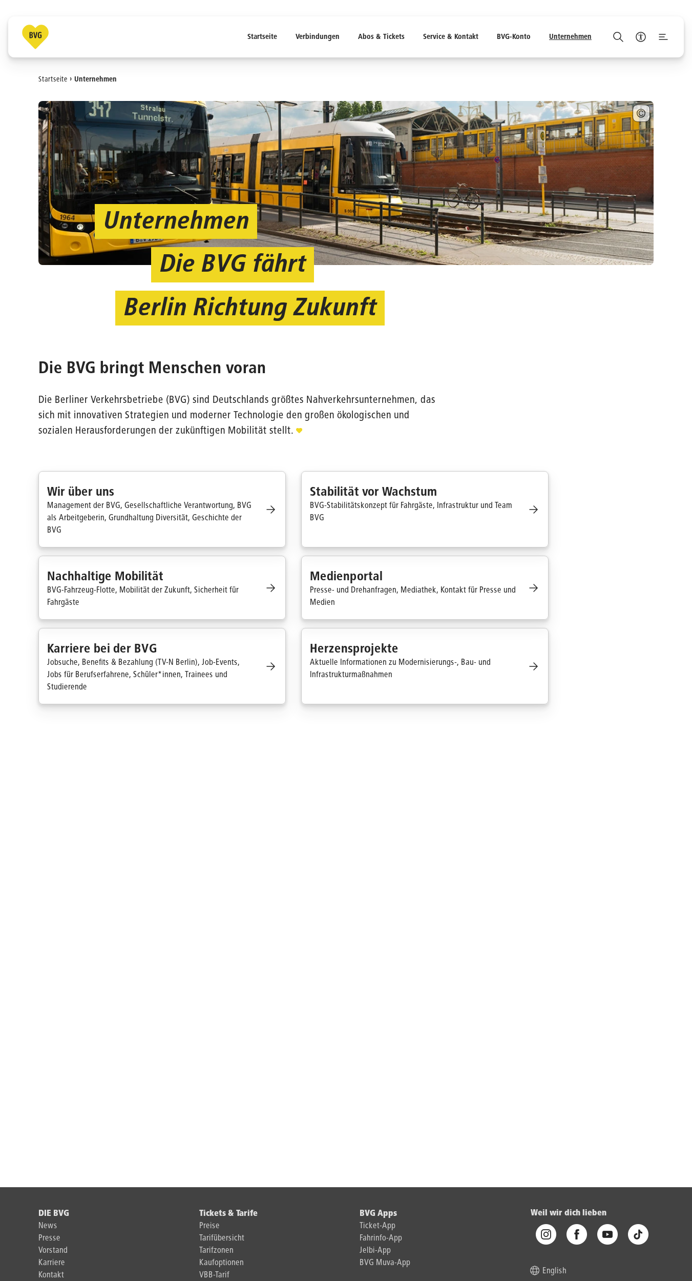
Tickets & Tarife (228, 1214)
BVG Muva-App (385, 1263)
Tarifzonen (216, 1251)
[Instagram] (546, 1235)
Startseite (53, 79)
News (47, 1226)
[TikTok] (638, 1235)
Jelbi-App (375, 1251)
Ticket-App (377, 1226)
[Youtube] (607, 1235)
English (554, 1272)
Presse (49, 1238)
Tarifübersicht (221, 1238)
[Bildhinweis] (641, 113)
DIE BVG (53, 1214)
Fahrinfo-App (381, 1238)
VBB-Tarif (214, 1275)
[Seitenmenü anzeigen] (663, 37)
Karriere (51, 1263)
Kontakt (51, 1275)
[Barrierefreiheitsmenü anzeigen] (641, 37)
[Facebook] (577, 1235)
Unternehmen (95, 79)
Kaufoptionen (221, 1263)
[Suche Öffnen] (618, 37)
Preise (209, 1226)
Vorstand (53, 1251)
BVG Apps (378, 1214)
